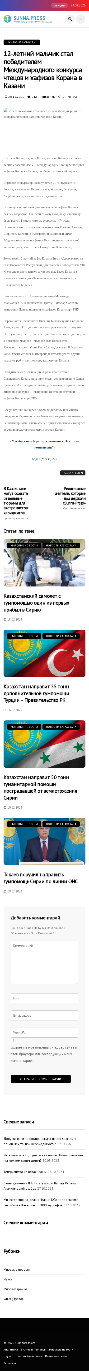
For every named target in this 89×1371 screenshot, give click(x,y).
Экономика (11, 1363)
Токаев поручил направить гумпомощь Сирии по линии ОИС (41, 878)
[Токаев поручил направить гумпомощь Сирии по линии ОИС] (44, 841)
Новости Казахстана (61, 545)
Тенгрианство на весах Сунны (25, 1172)
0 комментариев (43, 96)
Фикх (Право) (13, 1299)
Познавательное (56, 1356)
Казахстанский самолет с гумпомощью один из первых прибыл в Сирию (36, 602)
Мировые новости (21, 42)
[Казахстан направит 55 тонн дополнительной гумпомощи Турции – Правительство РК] (44, 653)
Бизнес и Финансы (33, 1349)
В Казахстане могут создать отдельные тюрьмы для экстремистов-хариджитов (16, 503)
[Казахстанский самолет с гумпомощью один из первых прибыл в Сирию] (44, 562)
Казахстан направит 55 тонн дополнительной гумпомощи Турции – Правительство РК (36, 693)
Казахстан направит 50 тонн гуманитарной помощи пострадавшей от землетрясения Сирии (40, 787)
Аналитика (11, 1349)
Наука (8, 1279)
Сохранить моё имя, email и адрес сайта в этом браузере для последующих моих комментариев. (44, 1054)
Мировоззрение (15, 1289)
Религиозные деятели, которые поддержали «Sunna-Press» (70, 498)
